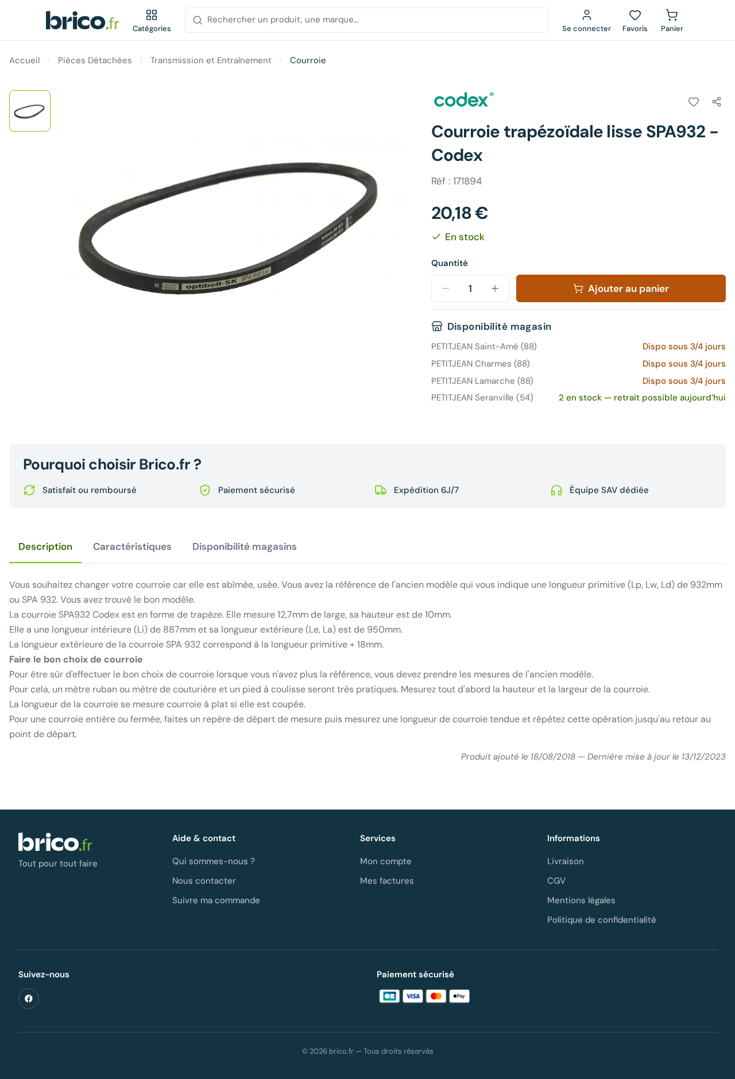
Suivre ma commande (216, 900)
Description (45, 546)
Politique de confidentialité (601, 920)
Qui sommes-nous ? (213, 861)
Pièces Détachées (95, 60)
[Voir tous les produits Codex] (463, 100)
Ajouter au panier (628, 288)
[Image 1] (30, 111)
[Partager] (716, 102)
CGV (556, 881)
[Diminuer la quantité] (445, 288)
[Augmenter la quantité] (495, 288)
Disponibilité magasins (244, 546)
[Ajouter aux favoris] (693, 101)
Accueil (24, 60)
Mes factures (387, 881)
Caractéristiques (132, 546)
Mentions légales (581, 900)
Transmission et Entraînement (211, 60)
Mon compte (386, 861)
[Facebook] (28, 998)
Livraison (565, 861)
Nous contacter (204, 881)
